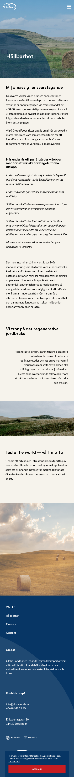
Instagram (15, 738)
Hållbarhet (12, 615)
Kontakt (11, 632)
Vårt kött (12, 607)
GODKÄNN (37, 769)
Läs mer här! (14, 761)
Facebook (33, 737)
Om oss (11, 624)
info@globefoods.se (17, 704)
